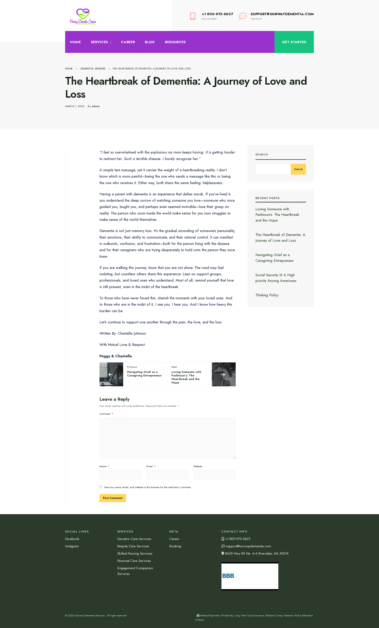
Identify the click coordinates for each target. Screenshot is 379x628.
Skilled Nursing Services (134, 553)
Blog (150, 42)
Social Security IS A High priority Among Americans (275, 277)
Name (104, 466)
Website (197, 466)
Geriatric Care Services (134, 538)
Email (151, 466)
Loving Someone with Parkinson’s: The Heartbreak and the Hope (186, 375)
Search (261, 154)
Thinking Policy (266, 295)
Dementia (87, 68)
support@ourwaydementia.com (248, 546)
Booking (175, 546)
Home (75, 42)
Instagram (72, 546)
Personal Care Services (134, 560)
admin (96, 106)
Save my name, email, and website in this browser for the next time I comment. (147, 487)
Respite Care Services (133, 546)
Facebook (72, 538)
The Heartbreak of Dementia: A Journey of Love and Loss (280, 237)
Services (99, 42)
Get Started (294, 42)
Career (128, 42)
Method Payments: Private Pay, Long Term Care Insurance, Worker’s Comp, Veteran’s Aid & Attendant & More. (254, 618)
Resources (175, 42)
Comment (106, 414)
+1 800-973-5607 (217, 16)
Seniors (100, 68)
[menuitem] (101, 42)
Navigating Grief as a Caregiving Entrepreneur (144, 371)
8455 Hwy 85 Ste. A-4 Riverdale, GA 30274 (256, 553)
